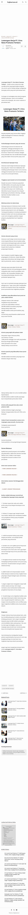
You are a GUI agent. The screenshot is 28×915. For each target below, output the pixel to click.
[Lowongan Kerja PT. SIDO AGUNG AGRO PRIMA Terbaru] (4, 720)
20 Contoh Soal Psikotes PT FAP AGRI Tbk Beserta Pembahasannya (15, 864)
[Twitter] (14, 910)
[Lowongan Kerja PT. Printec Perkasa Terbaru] (4, 328)
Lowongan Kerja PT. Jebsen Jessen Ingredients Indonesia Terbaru (15, 739)
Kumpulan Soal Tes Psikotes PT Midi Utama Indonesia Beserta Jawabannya (14, 894)
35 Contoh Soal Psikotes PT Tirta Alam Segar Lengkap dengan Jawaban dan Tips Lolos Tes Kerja (15, 885)
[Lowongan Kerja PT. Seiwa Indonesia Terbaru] (4, 735)
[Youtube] (16, 910)
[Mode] (23, 2)
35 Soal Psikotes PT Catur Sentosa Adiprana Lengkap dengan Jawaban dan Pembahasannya (14, 900)
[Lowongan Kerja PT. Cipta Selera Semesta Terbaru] (4, 705)
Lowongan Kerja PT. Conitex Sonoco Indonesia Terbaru (16, 724)
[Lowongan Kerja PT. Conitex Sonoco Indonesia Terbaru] (4, 728)
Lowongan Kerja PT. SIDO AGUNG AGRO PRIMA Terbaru (17, 716)
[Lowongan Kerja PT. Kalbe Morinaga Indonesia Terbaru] (4, 436)
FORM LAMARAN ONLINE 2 (9, 475)
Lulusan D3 (4, 685)
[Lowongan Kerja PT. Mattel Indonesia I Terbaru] (4, 528)
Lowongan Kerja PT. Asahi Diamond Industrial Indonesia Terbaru (17, 226)
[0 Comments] (21, 46)
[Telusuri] (25, 2)
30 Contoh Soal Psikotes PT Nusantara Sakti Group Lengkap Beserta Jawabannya (15, 869)
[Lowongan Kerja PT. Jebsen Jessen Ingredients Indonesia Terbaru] (4, 742)
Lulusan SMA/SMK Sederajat (8, 688)
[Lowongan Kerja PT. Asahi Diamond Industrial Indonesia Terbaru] (4, 229)
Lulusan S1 (11, 685)
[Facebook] (11, 910)
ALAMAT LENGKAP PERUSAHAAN (11, 489)
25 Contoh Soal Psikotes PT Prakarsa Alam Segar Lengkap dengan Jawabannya (15, 879)
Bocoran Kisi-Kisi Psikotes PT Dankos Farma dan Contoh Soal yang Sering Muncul (14, 859)
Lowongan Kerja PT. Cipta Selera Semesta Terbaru (17, 702)
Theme (10, 912)
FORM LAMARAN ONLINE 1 (9, 468)
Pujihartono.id (12, 2)
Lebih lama (5, 693)
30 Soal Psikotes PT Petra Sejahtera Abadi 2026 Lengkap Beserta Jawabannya (15, 890)
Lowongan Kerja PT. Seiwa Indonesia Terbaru (16, 731)
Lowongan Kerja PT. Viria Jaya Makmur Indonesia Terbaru (16, 709)
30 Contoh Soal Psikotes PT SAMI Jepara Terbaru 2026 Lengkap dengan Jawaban (15, 854)
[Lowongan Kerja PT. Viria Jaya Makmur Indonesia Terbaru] (4, 713)
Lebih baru (22, 693)
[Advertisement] (14, 20)
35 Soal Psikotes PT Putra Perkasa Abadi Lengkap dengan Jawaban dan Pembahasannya (15, 874)
